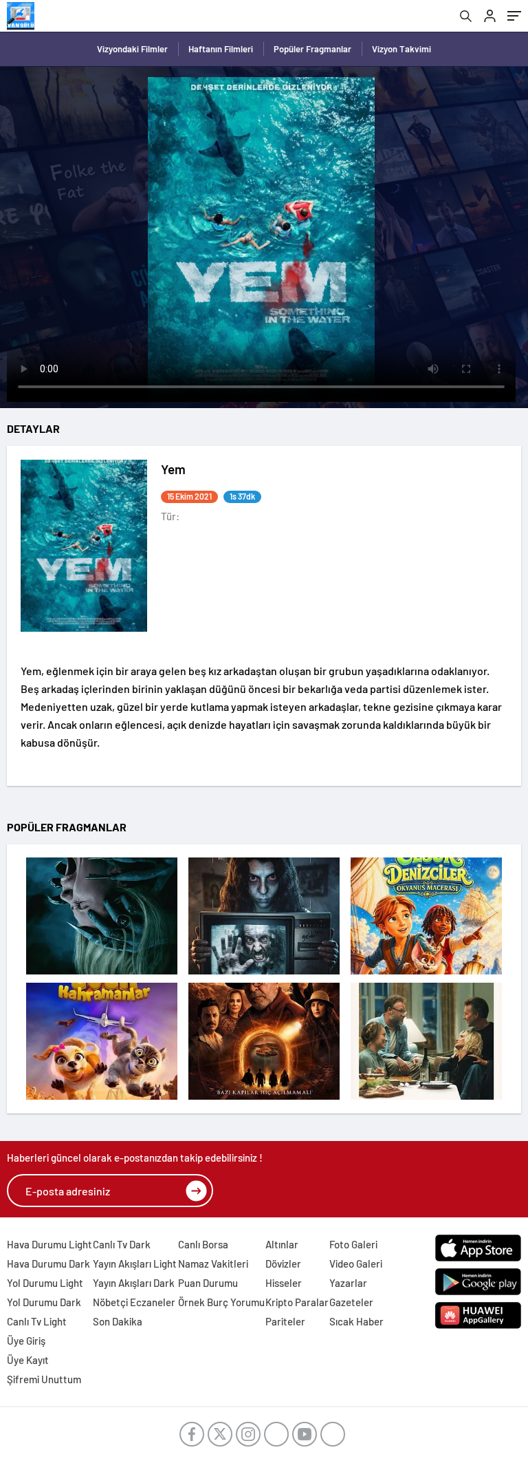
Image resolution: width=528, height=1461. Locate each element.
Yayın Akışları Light (135, 1263)
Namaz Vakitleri (213, 1263)
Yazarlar (348, 1283)
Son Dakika (117, 1321)
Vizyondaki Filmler (132, 48)
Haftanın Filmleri (220, 48)
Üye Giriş (26, 1340)
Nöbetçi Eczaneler (134, 1302)
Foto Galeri (353, 1244)
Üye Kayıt (28, 1360)
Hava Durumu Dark (48, 1263)
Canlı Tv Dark (122, 1244)
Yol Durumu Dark (44, 1302)
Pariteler (285, 1321)
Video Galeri (355, 1263)
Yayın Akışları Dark (134, 1283)
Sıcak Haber (356, 1321)
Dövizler (283, 1263)
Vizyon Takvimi (401, 48)
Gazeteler (351, 1302)
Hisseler (283, 1283)
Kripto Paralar (297, 1302)
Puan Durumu (208, 1283)
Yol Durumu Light (45, 1283)
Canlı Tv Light (37, 1321)
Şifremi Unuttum (44, 1379)
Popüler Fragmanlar (312, 48)
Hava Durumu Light (49, 1244)
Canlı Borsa (203, 1244)
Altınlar (281, 1244)
